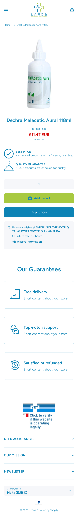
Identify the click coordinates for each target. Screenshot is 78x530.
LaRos (33, 510)
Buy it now (39, 212)
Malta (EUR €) (17, 492)
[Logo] (39, 10)
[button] (72, 10)
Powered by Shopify (47, 510)
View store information (27, 241)
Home (7, 24)
